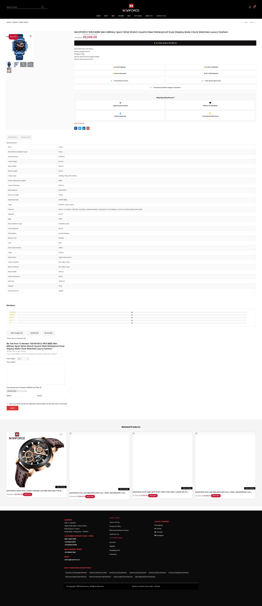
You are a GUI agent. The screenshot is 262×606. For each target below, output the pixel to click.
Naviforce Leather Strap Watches (76, 577)
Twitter (158, 529)
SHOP (106, 16)
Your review (11, 362)
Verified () (34, 333)
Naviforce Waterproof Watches (178, 573)
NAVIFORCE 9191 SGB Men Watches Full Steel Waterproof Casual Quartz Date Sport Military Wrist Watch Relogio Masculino (98, 493)
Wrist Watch (23, 22)
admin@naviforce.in (72, 560)
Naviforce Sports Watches (138, 573)
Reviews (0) (25, 137)
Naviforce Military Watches (157, 573)
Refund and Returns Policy (119, 530)
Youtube (159, 532)
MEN (113, 16)
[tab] (13, 137)
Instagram (160, 535)
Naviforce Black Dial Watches (123, 577)
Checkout (113, 554)
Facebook (159, 525)
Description (12, 137)
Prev (246, 22)
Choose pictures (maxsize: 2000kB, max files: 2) (24, 387)
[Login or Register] (250, 6)
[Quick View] (63, 435)
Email (39, 396)
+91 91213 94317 (70, 542)
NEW (129, 16)
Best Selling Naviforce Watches (145, 577)
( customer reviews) (90, 34)
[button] (254, 7)
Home (9, 22)
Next (252, 22)
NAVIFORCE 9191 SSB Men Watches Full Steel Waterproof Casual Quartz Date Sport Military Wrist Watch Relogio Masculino (223, 492)
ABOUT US (149, 16)
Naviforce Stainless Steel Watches (100, 577)
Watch (15, 22)
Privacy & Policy (115, 526)
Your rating (11, 359)
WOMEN (121, 16)
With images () (16, 333)
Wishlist (112, 546)
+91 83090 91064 (70, 545)
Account (113, 542)
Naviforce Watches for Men (98, 573)
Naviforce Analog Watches (118, 573)
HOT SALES (138, 16)
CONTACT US (161, 16)
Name (9, 396)
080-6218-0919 (70, 539)
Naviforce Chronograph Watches (76, 573)
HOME (98, 16)
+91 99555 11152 (70, 552)
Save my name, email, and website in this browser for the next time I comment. (38, 404)
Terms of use (115, 522)
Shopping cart (115, 550)
